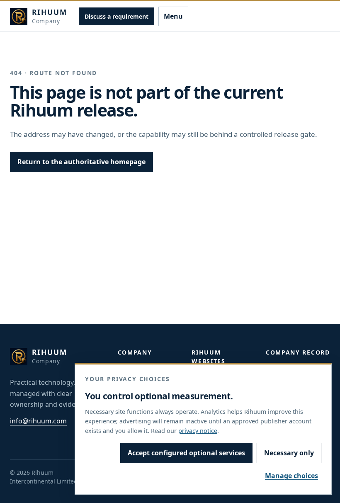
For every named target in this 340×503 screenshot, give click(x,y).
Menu (173, 16)
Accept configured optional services (186, 452)
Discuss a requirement (116, 16)
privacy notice (197, 431)
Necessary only (289, 452)
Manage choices (291, 475)
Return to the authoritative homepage (81, 161)
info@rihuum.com (38, 420)
